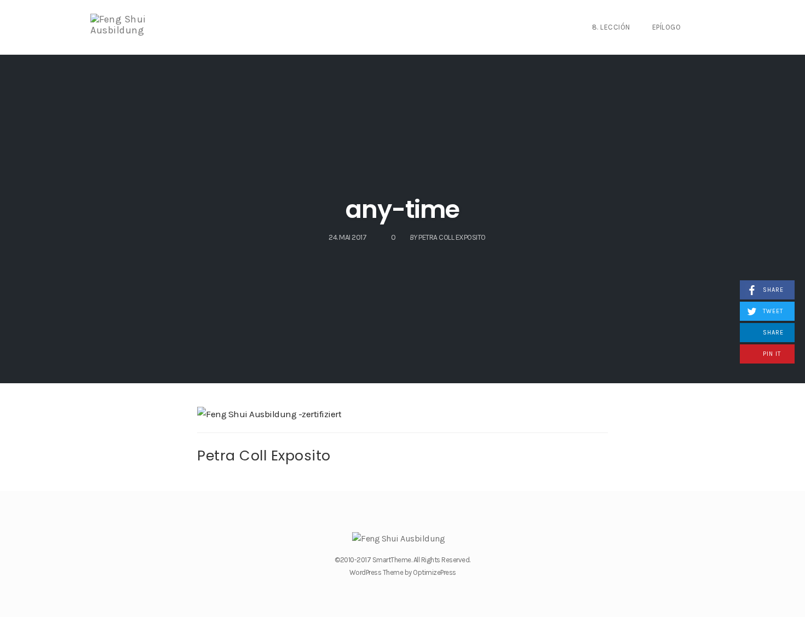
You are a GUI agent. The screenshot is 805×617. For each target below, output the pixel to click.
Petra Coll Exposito (264, 455)
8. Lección (611, 27)
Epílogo (666, 27)
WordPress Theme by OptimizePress (402, 572)
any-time (402, 209)
